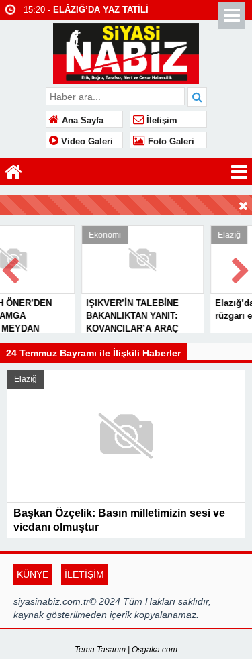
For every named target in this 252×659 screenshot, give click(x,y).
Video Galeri (85, 141)
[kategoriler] (239, 171)
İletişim (160, 120)
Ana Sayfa (81, 120)
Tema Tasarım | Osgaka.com (126, 649)
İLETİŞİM (84, 574)
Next (241, 268)
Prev (11, 268)
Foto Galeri (169, 141)
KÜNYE (32, 574)
